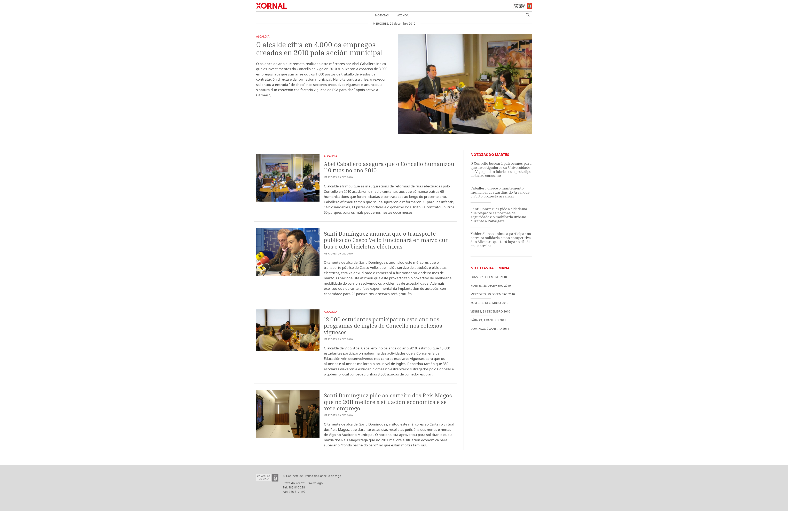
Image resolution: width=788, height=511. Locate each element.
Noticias (382, 15)
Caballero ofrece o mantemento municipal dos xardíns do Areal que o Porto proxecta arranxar (500, 192)
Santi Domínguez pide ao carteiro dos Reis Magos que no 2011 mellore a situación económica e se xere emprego (388, 402)
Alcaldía (262, 36)
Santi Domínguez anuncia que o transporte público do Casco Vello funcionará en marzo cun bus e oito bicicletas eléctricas (386, 240)
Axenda (403, 15)
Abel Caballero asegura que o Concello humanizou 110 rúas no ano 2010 (389, 167)
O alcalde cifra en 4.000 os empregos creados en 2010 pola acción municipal (319, 48)
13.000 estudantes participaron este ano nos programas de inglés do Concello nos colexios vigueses (383, 325)
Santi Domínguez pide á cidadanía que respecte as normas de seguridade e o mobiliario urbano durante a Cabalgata (499, 215)
